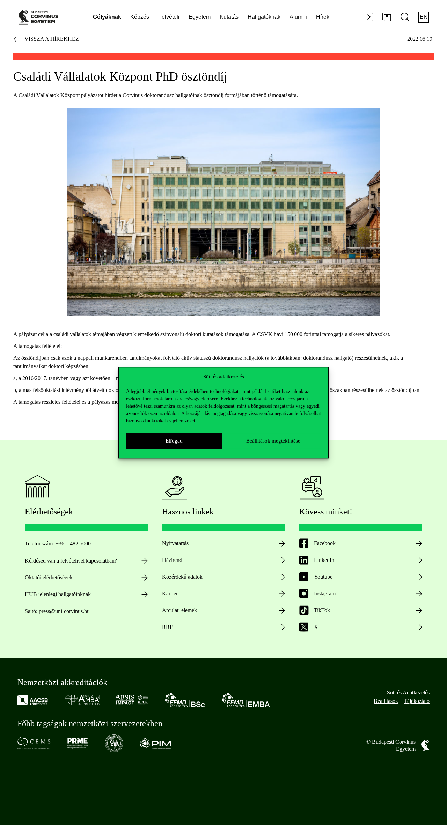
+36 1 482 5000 (73, 544)
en (424, 17)
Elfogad (174, 441)
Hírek (322, 17)
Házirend (172, 560)
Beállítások (386, 701)
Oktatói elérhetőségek (49, 577)
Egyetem (200, 17)
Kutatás (229, 17)
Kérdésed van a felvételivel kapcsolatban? (71, 561)
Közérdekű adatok (182, 577)
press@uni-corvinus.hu (64, 611)
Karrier (170, 593)
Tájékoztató (417, 701)
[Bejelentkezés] (368, 17)
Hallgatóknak (264, 17)
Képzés (139, 17)
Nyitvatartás (175, 543)
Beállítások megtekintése (273, 441)
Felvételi (168, 17)
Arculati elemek (179, 610)
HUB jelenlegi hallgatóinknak (58, 594)
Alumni (298, 17)
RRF (167, 627)
